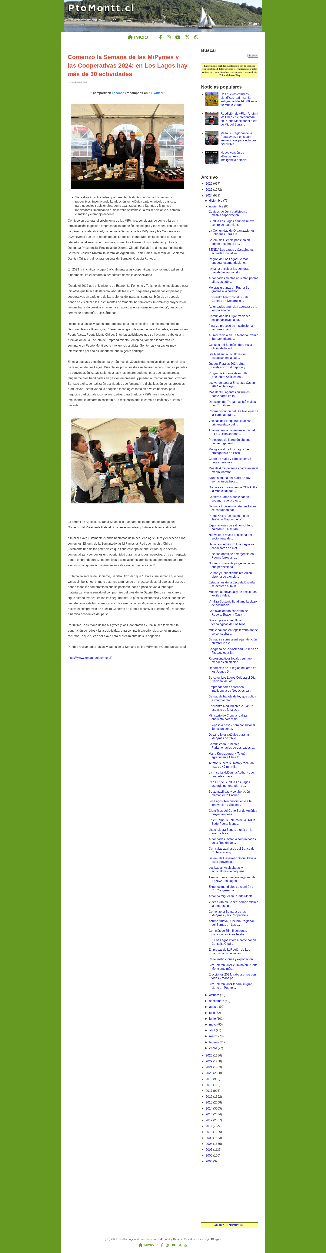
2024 (209, 195)
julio (212, 1012)
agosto (214, 1006)
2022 (209, 1061)
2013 (209, 1114)
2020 (209, 1073)
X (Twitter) (155, 93)
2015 (209, 1102)
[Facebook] (160, 37)
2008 (209, 1143)
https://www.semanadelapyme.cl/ (89, 657)
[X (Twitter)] (187, 37)
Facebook (119, 93)
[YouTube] (177, 37)
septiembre (217, 1001)
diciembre (216, 200)
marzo (213, 1036)
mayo (213, 1024)
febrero (214, 1042)
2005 (209, 1161)
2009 (209, 1138)
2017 (209, 1090)
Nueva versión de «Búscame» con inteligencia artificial (234, 156)
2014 (209, 1108)
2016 (209, 1096)
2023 (209, 1055)
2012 (209, 1120)
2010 (209, 1132)
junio (213, 1018)
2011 (209, 1126)
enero (213, 1048)
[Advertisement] (229, 1193)
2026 (209, 183)
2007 (209, 1149)
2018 (209, 1085)
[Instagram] (169, 37)
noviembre (216, 206)
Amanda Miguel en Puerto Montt (230, 896)
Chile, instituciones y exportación (231, 959)
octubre (214, 995)
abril (212, 1030)
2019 (209, 1079)
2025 (209, 189)
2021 (209, 1067)
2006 (209, 1155)
